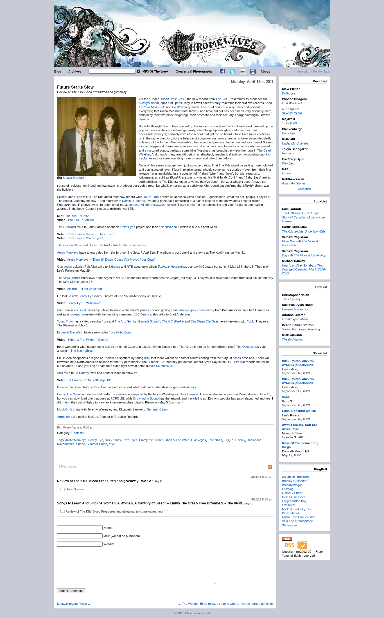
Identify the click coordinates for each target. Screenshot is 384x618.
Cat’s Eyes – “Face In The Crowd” (90, 234)
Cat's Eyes (130, 440)
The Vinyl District (68, 277)
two (72, 314)
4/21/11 (262, 477)
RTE (130, 266)
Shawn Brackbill (73, 177)
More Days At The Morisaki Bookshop (300, 243)
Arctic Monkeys (67, 252)
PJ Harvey (81, 373)
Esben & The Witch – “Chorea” (88, 339)
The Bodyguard (292, 339)
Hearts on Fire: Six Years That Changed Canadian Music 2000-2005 (304, 269)
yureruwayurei (302, 360)
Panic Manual (291, 513)
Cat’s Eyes (127, 227)
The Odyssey (291, 299)
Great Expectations (295, 319)
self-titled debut (169, 227)
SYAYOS (288, 365)
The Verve (186, 346)
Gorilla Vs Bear (292, 492)
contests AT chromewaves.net (149, 204)
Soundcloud (164, 365)
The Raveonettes (134, 245)
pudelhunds (304, 365)
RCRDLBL (117, 398)
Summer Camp (157, 409)
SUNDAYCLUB (292, 113)
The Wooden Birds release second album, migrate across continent (228, 603)
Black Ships (113, 440)
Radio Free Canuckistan (298, 517)
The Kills (221, 99)
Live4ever (288, 504)
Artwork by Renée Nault (313, 71)
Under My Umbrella (295, 143)
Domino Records (133, 200)
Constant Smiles (303, 411)
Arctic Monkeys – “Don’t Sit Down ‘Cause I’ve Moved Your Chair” (111, 259)
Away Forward (292, 425)
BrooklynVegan (292, 484)
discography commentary (196, 310)
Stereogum (289, 525)
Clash (78, 197)
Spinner (62, 197)
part (79, 314)
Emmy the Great (150, 440)
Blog (57, 71)
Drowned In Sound (69, 387)
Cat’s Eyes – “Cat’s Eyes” (85, 238)
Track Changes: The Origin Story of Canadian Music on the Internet (303, 217)
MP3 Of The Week (155, 71)
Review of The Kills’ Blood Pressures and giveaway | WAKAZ (105, 481)
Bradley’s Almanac (294, 480)
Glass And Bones (294, 183)
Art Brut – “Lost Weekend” (85, 288)
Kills (226, 440)
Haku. (286, 360)
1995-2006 (289, 123)
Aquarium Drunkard (295, 476)
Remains (288, 153)
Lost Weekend (292, 103)
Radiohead (110, 358)
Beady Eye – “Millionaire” (84, 303)
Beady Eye (85, 296)
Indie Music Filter (293, 497)
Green (286, 173)
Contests (77, 433)
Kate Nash (101, 387)
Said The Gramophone (297, 520)
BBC (147, 358)
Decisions (288, 133)
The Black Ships (82, 350)
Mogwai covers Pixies (72, 603)
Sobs (286, 397)
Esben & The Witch (70, 332)
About (265, 71)
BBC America (143, 314)
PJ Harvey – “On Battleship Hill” (89, 380)
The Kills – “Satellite (80, 220)
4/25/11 (262, 499)
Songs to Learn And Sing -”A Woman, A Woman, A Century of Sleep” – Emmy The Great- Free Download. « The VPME (150, 503)
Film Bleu (288, 163)
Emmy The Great (69, 394)
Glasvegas (64, 266)
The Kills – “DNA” (77, 216)
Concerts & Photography (194, 71)
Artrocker (63, 416)
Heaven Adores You (295, 309)
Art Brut (121, 277)
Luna (286, 411)
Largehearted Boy (294, 501)
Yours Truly (151, 197)
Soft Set (311, 425)
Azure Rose (290, 429)
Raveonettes (65, 444)
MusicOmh (64, 409)
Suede (83, 310)
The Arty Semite (125, 321)
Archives (74, 71)
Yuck (250, 321)
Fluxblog (287, 488)
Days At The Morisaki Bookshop (304, 255)
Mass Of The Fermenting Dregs (300, 445)
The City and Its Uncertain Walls (304, 231)
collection (304, 188)
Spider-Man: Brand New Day (301, 329)
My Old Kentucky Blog (297, 509)
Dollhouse (288, 93)
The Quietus (244, 346)
